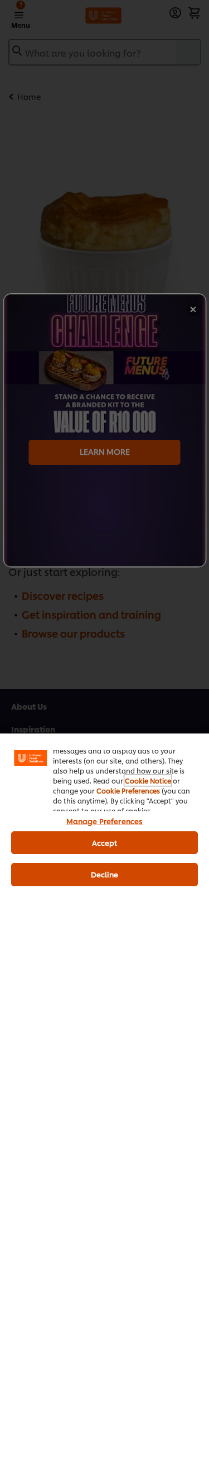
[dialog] (104, 1099)
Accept (105, 842)
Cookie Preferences (128, 790)
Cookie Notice (148, 780)
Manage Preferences (104, 821)
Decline (105, 874)
